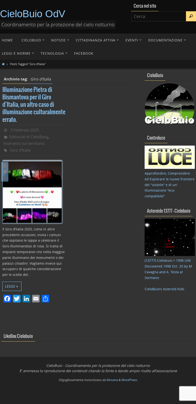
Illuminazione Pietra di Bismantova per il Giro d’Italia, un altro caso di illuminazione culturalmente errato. (33, 104)
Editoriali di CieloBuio (28, 136)
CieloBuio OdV (32, 13)
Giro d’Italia (20, 150)
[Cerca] (191, 16)
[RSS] (4, 178)
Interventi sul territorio (24, 143)
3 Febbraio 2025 (24, 130)
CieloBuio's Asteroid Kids (164, 289)
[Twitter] (4, 171)
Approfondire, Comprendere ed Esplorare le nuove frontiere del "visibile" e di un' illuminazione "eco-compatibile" (170, 184)
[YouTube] (4, 165)
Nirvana (112, 380)
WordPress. (129, 380)
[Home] (3, 64)
